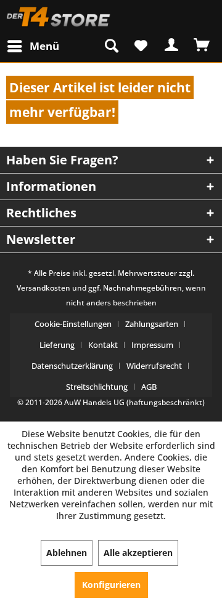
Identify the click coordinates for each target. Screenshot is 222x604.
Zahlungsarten (151, 323)
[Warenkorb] (202, 45)
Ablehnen (66, 552)
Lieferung (57, 344)
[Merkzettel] (142, 45)
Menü (44, 46)
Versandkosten (43, 288)
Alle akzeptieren (138, 552)
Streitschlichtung (97, 386)
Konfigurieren (111, 584)
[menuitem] (32, 46)
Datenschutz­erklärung (72, 365)
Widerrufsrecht (154, 365)
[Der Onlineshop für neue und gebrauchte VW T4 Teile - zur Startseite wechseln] (58, 17)
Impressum (152, 344)
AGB (149, 386)
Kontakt (103, 344)
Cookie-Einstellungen (73, 323)
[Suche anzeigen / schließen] (111, 45)
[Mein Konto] (172, 45)
